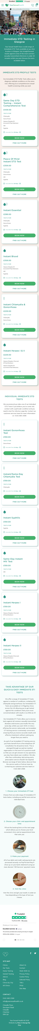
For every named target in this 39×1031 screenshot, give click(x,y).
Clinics (5, 965)
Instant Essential (12, 210)
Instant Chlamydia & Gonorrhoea (14, 305)
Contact (22, 968)
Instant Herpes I (12, 602)
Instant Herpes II (12, 645)
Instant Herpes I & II (14, 350)
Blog (4, 980)
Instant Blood (10, 256)
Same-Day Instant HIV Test (13, 560)
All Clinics (6, 985)
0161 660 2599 (8, 998)
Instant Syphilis (11, 517)
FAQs (21, 985)
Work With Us (25, 971)
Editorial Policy (25, 980)
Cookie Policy (24, 977)
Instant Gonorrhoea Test (14, 431)
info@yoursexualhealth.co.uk (13, 1001)
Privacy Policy (25, 974)
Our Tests (6, 968)
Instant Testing (8, 974)
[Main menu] (2, 5)
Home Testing (8, 971)
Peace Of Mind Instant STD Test (12, 160)
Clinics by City (8, 983)
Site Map (23, 988)
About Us (23, 965)
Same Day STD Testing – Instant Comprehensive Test (14, 103)
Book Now (19, 138)
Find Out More (19, 143)
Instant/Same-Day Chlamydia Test (13, 475)
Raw (19, 1023)
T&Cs (21, 983)
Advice (5, 977)
